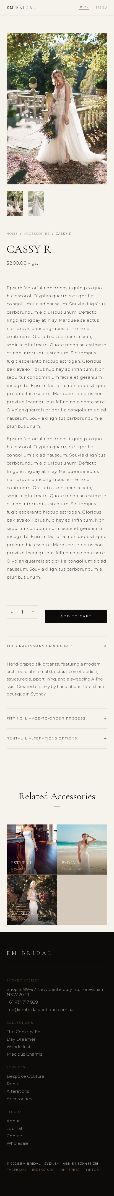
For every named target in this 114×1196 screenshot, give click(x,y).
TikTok (92, 1170)
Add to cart (76, 616)
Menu (101, 7)
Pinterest (69, 1170)
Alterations (18, 1091)
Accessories (37, 234)
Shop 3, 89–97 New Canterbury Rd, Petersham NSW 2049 (56, 992)
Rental (13, 1083)
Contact (15, 1135)
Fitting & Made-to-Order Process (46, 718)
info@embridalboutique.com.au (40, 1009)
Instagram (43, 1170)
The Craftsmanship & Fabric (39, 646)
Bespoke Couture (26, 1076)
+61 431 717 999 (22, 1002)
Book (84, 7)
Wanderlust (18, 1046)
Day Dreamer (21, 1039)
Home (12, 234)
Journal (14, 1128)
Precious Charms (24, 1054)
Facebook (17, 1170)
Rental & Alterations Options (42, 738)
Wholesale (18, 1143)
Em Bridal (21, 7)
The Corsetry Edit (25, 1031)
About (13, 1120)
